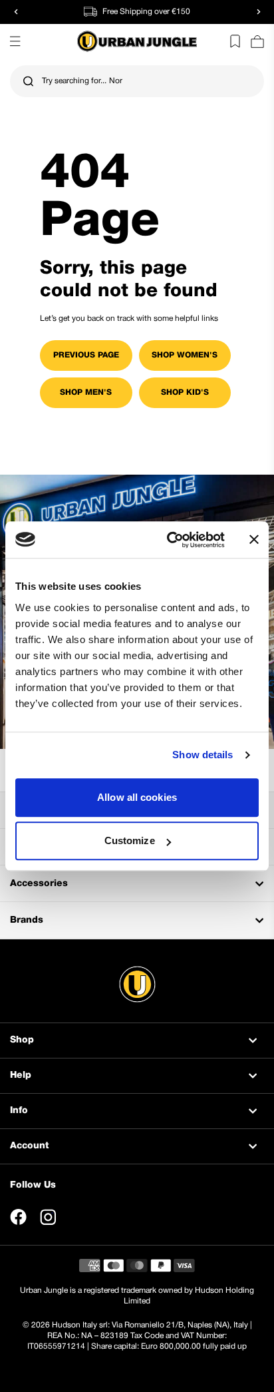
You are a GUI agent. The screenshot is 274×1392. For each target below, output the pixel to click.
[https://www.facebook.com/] (18, 1217)
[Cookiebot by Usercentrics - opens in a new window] (169, 540)
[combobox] (137, 81)
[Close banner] (254, 540)
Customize (129, 840)
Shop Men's (86, 392)
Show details (202, 754)
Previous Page (86, 355)
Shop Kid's (185, 392)
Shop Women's (184, 355)
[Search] (28, 82)
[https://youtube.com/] (78, 1217)
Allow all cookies (137, 797)
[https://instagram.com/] (48, 1217)
